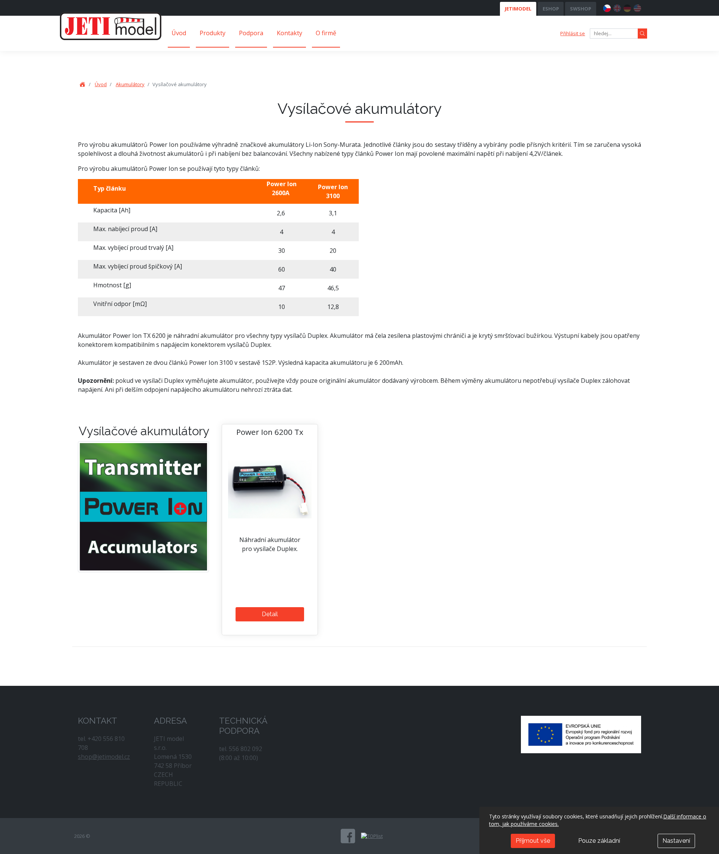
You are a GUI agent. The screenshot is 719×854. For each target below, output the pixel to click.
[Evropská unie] (581, 734)
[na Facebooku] (348, 836)
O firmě (326, 33)
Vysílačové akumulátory (144, 431)
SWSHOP (580, 8)
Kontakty (289, 33)
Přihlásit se (572, 33)
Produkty (212, 33)
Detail (270, 614)
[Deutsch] (627, 7)
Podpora (251, 33)
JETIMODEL (518, 8)
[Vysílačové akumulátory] (143, 506)
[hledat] (642, 33)
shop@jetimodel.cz (104, 756)
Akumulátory (130, 84)
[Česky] (607, 7)
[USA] (637, 7)
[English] (617, 7)
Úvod (179, 33)
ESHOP (551, 8)
